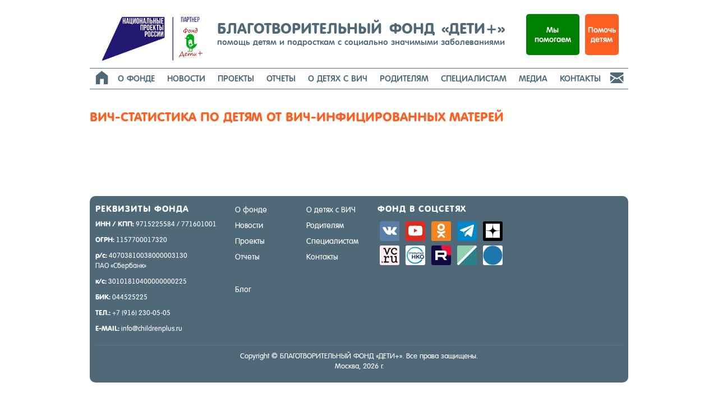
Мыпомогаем (553, 34)
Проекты (236, 78)
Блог (243, 289)
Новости (186, 78)
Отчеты (281, 78)
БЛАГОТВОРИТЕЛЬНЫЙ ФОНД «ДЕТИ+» (361, 33)
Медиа (533, 78)
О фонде (136, 78)
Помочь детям (602, 34)
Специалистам (474, 78)
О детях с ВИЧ (337, 78)
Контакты (580, 78)
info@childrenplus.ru (151, 329)
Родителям (404, 78)
